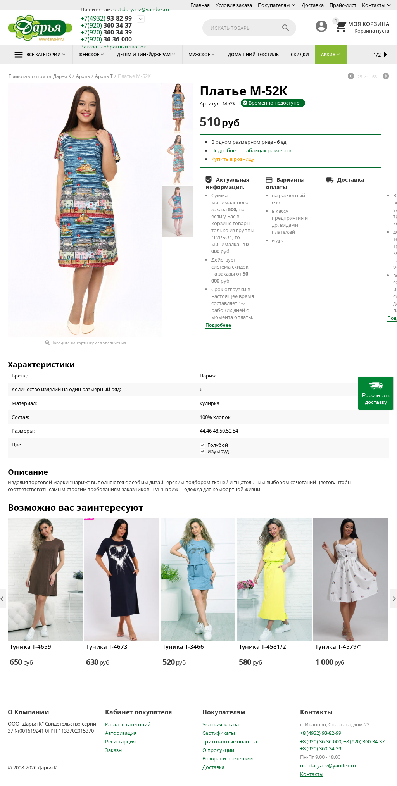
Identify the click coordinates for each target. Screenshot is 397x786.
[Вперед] (385, 76)
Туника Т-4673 (107, 646)
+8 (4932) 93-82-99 (320, 732)
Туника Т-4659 (30, 646)
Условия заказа (234, 5)
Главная (200, 5)
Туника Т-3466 (183, 646)
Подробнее (218, 325)
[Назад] (350, 76)
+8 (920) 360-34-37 (364, 741)
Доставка (313, 5)
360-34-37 (106, 25)
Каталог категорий (127, 724)
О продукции (218, 749)
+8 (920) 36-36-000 (320, 741)
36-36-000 (106, 39)
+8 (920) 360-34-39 (320, 748)
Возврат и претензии (227, 758)
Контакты (373, 5)
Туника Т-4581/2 (262, 646)
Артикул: (210, 103)
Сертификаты (218, 732)
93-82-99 (106, 19)
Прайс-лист (343, 5)
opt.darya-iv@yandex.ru (141, 9)
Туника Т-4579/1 (338, 646)
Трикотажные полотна (229, 741)
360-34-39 (106, 32)
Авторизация (120, 732)
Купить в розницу (232, 158)
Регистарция (120, 741)
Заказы (114, 749)
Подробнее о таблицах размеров (251, 150)
